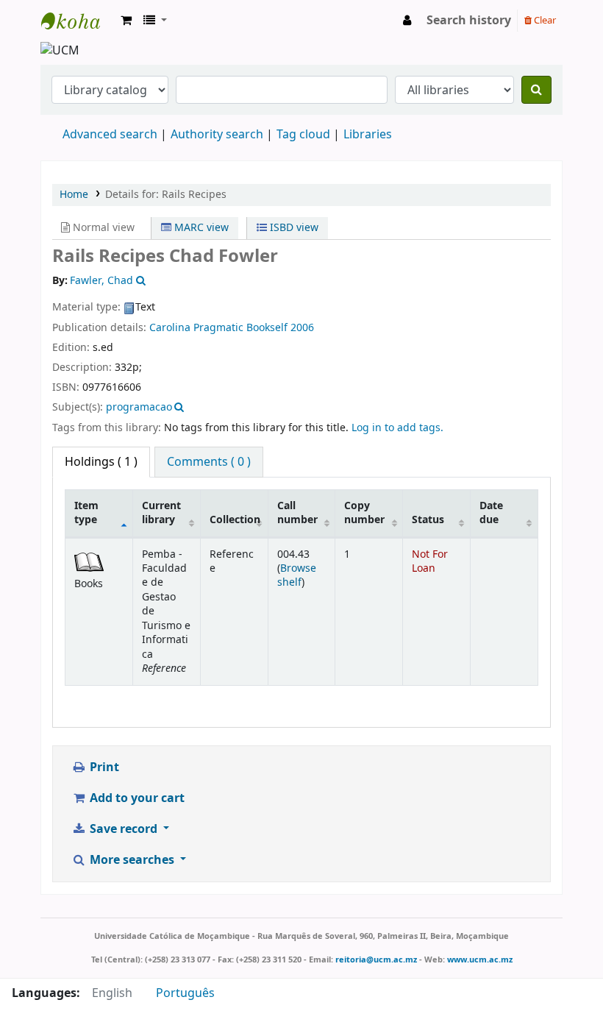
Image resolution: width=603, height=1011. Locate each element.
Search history (469, 20)
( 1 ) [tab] (101, 462)
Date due (491, 513)
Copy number (364, 513)
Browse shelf (296, 575)
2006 (302, 328)
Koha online (78, 20)
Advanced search (110, 134)
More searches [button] (132, 860)
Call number (297, 513)
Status (428, 520)
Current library (161, 513)
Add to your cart (136, 798)
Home (74, 194)
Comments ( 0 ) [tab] (209, 462)
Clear (544, 20)
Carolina (169, 328)
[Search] (536, 90)
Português (185, 993)
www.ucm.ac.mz (480, 959)
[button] (126, 20)
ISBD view (292, 227)
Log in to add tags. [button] (397, 428)
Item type (86, 513)
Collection (235, 520)
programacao (139, 407)
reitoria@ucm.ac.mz (376, 959)
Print (103, 767)
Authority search (217, 134)
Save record (123, 829)
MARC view (200, 227)
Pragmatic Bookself (240, 328)
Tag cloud (303, 134)
